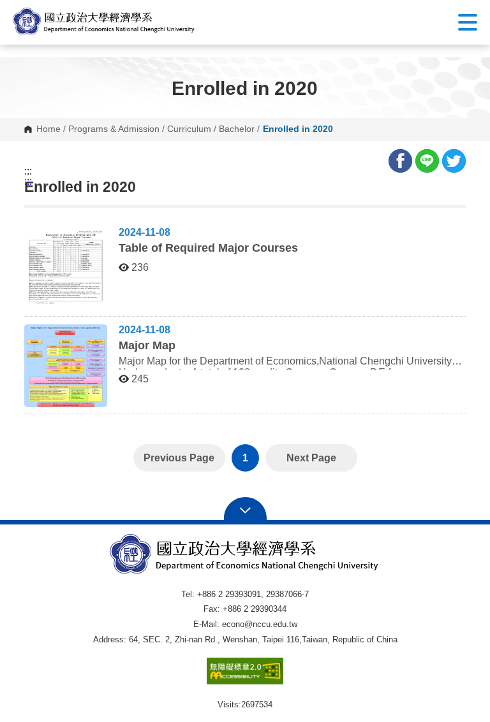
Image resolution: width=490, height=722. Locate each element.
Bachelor (237, 129)
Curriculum (189, 129)
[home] (104, 21)
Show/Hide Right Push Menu (467, 22)
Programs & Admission (114, 129)
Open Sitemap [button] (245, 509)
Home (48, 129)
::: (28, 171)
